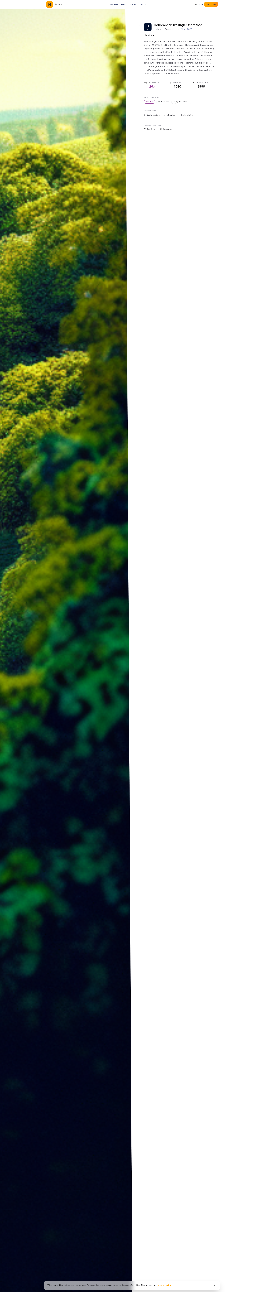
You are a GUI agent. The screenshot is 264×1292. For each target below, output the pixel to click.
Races (133, 4)
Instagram (167, 129)
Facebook (151, 129)
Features (114, 4)
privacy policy (164, 1285)
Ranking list (186, 115)
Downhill (201, 83)
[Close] (214, 1285)
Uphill (176, 83)
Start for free (211, 4)
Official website (151, 115)
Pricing (124, 4)
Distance (153, 83)
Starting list (169, 115)
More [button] (141, 4)
